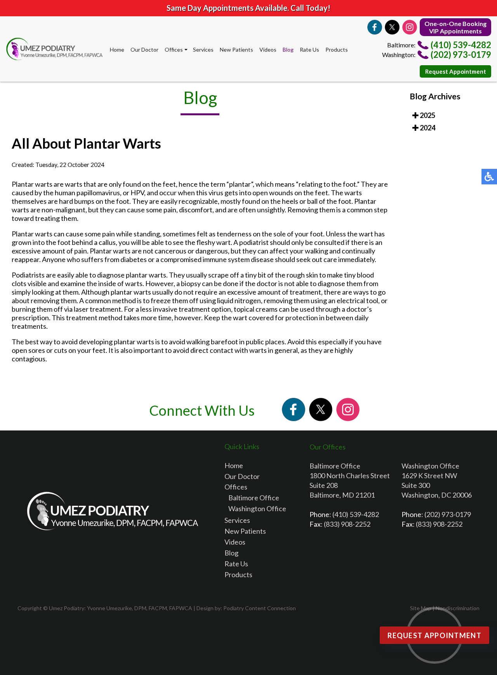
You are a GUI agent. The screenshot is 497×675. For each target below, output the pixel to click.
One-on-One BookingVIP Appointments (455, 27)
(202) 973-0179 (461, 54)
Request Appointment (455, 71)
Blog (288, 49)
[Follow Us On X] (392, 27)
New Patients (236, 49)
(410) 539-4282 (461, 45)
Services (203, 49)
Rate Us (309, 49)
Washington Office (257, 508)
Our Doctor (144, 49)
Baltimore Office (253, 497)
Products (336, 49)
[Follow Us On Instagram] (409, 27)
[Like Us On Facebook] (374, 27)
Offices (174, 49)
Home (117, 49)
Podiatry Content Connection (259, 608)
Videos (267, 49)
